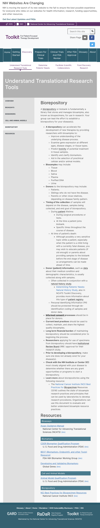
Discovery (27, 52)
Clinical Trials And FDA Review (57, 55)
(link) (63, 432)
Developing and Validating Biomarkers (59, 463)
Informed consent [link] (55, 315)
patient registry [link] (75, 299)
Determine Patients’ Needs (43, 66)
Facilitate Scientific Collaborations (64, 66)
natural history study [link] (61, 283)
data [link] (85, 268)
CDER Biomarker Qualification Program (60, 443)
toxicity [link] (62, 148)
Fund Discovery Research (84, 66)
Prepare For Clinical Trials (40, 55)
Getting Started (16, 53)
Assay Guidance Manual (52, 425)
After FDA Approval (72, 53)
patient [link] (61, 211)
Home (7, 52)
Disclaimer (43, 508)
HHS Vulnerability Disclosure (61, 508)
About (93, 52)
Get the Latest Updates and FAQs (19, 19)
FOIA (77, 508)
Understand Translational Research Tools (20, 66)
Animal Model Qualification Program (58, 478)
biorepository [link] (49, 109)
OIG (82, 508)
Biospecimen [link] (70, 387)
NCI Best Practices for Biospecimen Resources (63, 492)
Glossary (83, 52)
